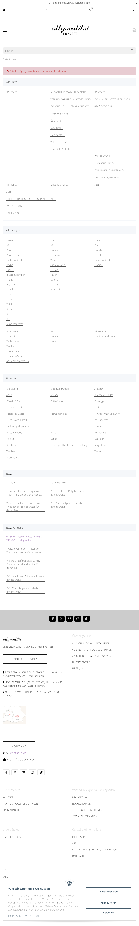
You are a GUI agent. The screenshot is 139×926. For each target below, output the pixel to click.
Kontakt (19, 746)
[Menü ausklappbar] (5, 30)
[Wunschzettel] (133, 10)
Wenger (98, 451)
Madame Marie (14, 432)
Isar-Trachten (101, 420)
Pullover (10, 284)
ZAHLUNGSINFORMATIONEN (87, 810)
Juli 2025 (10, 482)
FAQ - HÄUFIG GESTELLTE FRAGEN (20, 803)
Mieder (9, 269)
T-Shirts (10, 304)
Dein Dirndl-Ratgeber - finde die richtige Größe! (66, 504)
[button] (2, 2)
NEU (8, 245)
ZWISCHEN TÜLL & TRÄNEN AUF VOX (91, 656)
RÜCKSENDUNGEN (82, 803)
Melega (10, 438)
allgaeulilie (12, 388)
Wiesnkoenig (12, 457)
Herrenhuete (12, 351)
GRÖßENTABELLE (12, 810)
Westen (54, 260)
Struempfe (11, 314)
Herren (53, 341)
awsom (54, 394)
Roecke (10, 294)
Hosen (9, 299)
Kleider (10, 279)
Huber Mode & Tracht (17, 420)
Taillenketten (13, 341)
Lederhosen (12, 289)
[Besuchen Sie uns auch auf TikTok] (86, 619)
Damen (54, 336)
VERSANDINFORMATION (84, 816)
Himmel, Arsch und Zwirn (107, 413)
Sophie (53, 438)
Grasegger (99, 401)
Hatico (97, 407)
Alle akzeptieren (108, 891)
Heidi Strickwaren (15, 413)
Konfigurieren (108, 902)
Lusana (98, 426)
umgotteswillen (102, 445)
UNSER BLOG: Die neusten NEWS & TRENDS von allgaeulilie (24, 538)
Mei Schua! (100, 432)
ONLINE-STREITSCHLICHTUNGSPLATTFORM (95, 849)
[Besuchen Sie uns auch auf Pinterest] (69, 619)
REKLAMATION (79, 797)
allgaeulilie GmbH (59, 388)
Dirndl (9, 250)
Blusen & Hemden (15, 274)
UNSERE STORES (81, 662)
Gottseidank (56, 401)
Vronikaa (11, 451)
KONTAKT (8, 797)
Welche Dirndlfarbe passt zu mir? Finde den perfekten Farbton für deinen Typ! (23, 506)
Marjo (53, 432)
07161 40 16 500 (18, 753)
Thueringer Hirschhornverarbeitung (68, 445)
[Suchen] (133, 50)
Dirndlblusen (13, 255)
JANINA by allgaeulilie (106, 336)
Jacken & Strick (14, 260)
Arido (9, 394)
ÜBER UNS (77, 668)
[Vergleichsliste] (90, 10)
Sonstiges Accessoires (17, 360)
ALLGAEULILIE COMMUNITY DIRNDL (91, 643)
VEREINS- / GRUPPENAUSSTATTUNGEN (92, 649)
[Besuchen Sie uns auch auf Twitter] (61, 619)
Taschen (10, 346)
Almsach (98, 388)
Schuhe (10, 309)
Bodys (9, 264)
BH (8, 318)
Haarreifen (11, 336)
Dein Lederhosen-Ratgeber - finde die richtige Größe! (69, 492)
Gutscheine (101, 331)
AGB (74, 843)
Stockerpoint (13, 445)
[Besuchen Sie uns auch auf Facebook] (52, 619)
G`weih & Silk (13, 401)
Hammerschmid (14, 407)
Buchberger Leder (103, 394)
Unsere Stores (25, 659)
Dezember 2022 (58, 482)
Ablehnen (108, 912)
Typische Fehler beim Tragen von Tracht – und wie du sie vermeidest (24, 492)
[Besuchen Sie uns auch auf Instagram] (77, 619)
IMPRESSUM (15, 916)
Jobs (5, 876)
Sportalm (99, 438)
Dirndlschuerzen (14, 323)
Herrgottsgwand (58, 413)
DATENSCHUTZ (32, 916)
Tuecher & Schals (15, 356)
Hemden (54, 250)
